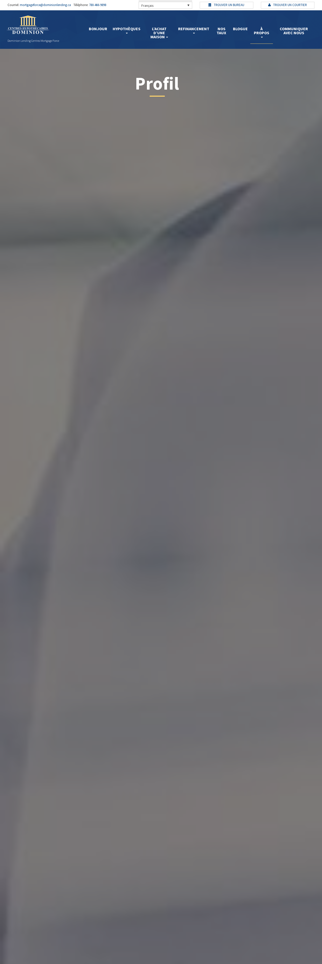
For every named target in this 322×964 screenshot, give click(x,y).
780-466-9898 (97, 5)
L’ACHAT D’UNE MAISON (158, 32)
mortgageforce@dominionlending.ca (45, 5)
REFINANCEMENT (193, 28)
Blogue (240, 28)
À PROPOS (261, 30)
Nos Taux (221, 30)
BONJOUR (98, 28)
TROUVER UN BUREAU (228, 5)
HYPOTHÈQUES (126, 28)
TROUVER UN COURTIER (289, 5)
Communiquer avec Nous (294, 30)
